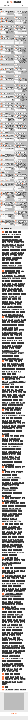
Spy (8, 614)
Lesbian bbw (5, 508)
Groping (4, 423)
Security (17, 622)
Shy (18, 637)
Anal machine (10, 103)
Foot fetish (15, 397)
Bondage (14, 278)
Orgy (8, 570)
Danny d (9, 374)
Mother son (20, 552)
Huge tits (5, 443)
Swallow (11, 622)
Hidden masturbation (17, 443)
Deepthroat (20, 363)
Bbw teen (13, 309)
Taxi (22, 663)
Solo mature (16, 650)
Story (14, 630)
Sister (12, 609)
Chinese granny (6, 343)
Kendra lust (13, 498)
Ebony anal (17, 36)
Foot (13, 389)
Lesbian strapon (12, 511)
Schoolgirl (5, 640)
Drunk (11, 361)
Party (16, 190)
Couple (4, 337)
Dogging (9, 366)
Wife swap (22, 679)
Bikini (19, 299)
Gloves (18, 423)
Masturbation (9, 531)
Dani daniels (11, 368)
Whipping (9, 681)
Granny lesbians (10, 431)
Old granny (22, 568)
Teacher (9, 661)
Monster (16, 542)
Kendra (14, 500)
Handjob (17, 436)
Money (20, 531)
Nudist (6, 557)
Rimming (4, 596)
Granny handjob (11, 423)
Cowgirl (3, 218)
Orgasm (7, 568)
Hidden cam (5, 438)
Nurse (16, 557)
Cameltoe (11, 348)
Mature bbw (5, 555)
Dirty (14, 374)
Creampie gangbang (17, 345)
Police (14, 583)
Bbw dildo (5, 299)
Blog (10, 2)
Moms (10, 549)
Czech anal (21, 353)
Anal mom (20, 255)
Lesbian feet (11, 506)
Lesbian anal (5, 518)
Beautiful (5, 288)
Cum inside (10, 356)
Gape (23, 423)
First (21, 400)
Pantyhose (11, 575)
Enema (17, 379)
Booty (4, 312)
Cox (23, 183)
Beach (11, 275)
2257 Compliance (11, 717)
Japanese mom (19, 472)
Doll (3, 371)
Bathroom (11, 301)
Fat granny (5, 402)
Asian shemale (18, 268)
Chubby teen (18, 348)
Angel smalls (23, 36)
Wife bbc (16, 679)
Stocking (19, 630)
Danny (8, 371)
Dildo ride (15, 376)
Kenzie (24, 157)
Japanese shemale (7, 482)
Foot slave (11, 407)
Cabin (16, 143)
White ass (21, 218)
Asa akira (5, 268)
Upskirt (7, 674)
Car (12, 330)
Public (23, 575)
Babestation (5, 304)
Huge (18, 459)
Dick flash (21, 366)
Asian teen (15, 260)
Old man (16, 568)
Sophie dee (19, 640)
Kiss (23, 498)
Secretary (5, 650)
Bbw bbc (23, 294)
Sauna (4, 627)
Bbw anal (14, 273)
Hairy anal (9, 106)
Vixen (21, 676)
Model (14, 549)
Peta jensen (11, 588)
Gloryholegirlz (5, 11)
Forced (6, 387)
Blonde (8, 312)
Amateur (17, 212)
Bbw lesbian (21, 283)
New (12, 560)
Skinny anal (19, 632)
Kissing (9, 500)
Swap (14, 627)
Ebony (6, 379)
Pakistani (5, 586)
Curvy (4, 340)
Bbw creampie (19, 301)
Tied (7, 668)
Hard (10, 441)
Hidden (22, 436)
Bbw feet (14, 299)
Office (4, 570)
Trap (20, 668)
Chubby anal (18, 337)
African (23, 250)
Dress (4, 374)
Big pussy (14, 306)
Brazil (20, 143)
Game (10, 420)
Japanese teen (6, 490)
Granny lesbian (17, 420)
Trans (14, 658)
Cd (20, 335)
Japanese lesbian (6, 474)
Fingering (20, 405)
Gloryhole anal (18, 11)
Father (20, 397)
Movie (10, 539)
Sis (20, 624)
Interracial (17, 467)
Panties (22, 580)
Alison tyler (12, 265)
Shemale (7, 609)
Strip (8, 624)
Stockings (22, 619)
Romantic (5, 599)
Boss (19, 296)
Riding (14, 599)
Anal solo (19, 239)
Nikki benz (18, 562)
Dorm (16, 196)
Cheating (10, 327)
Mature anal (11, 526)
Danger (16, 146)
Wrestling (19, 681)
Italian (4, 469)
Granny (7, 410)
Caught (16, 327)
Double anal (14, 371)
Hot (21, 441)
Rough (20, 593)
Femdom (17, 387)
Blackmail (14, 283)
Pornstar (17, 591)
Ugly (11, 674)
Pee (17, 578)
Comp (9, 193)
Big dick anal (22, 26)
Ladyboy (12, 503)
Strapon (19, 612)
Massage (17, 524)
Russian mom (21, 599)
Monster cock (13, 555)
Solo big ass (12, 643)
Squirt (9, 612)
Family (4, 389)
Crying (19, 340)
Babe (17, 312)
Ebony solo (5, 381)
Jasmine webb (9, 135)
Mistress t (13, 552)
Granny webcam (20, 425)
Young (6, 689)
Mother (17, 526)
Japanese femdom (6, 495)
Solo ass (9, 627)
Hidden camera (6, 449)
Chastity (19, 332)
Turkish (4, 663)
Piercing (4, 588)
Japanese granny (15, 485)
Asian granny (6, 250)
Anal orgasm (5, 255)
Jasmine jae (17, 20)
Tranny (14, 661)
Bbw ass (20, 306)
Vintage (12, 676)
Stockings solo (10, 653)
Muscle (21, 542)
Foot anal (8, 218)
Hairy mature (10, 446)
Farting (4, 394)
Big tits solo (14, 281)
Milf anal (5, 539)
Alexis (4, 242)
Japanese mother (17, 493)
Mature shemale (5, 184)
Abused (12, 262)
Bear (11, 296)
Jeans (16, 487)
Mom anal (5, 534)
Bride (15, 296)
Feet (22, 387)
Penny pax (11, 79)
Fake (18, 402)
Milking (19, 549)
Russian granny (6, 606)
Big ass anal (18, 288)
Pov (8, 578)
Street (22, 650)
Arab (11, 231)
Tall (3, 668)
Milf (21, 524)
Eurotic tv (12, 379)
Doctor (4, 363)
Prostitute (23, 588)
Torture (4, 666)
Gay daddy (12, 428)
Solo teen (5, 637)
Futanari (4, 405)
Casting (23, 319)
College (4, 350)
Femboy (19, 392)
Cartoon (4, 327)
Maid (16, 531)
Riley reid (5, 601)
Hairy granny (18, 446)
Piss (6, 575)
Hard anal (23, 87)
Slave (12, 614)
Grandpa (4, 415)
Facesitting (5, 392)
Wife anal (3, 93)
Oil (12, 570)
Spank (4, 617)
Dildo (15, 361)
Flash (4, 400)
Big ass (8, 93)
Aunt (16, 242)
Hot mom (13, 449)
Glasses (13, 425)
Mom (6, 524)
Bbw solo (5, 273)
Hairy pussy (5, 454)
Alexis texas (17, 234)
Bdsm (22, 270)
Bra (9, 299)
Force (8, 389)
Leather (20, 511)
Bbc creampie (20, 309)
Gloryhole (9, 21)
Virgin (17, 676)
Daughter (14, 363)
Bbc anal (23, 20)
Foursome (5, 407)
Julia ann (14, 474)
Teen (6, 658)
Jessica (24, 152)
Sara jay (15, 619)
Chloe (24, 126)
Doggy (3, 69)
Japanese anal (6, 480)
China (4, 325)
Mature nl (5, 542)
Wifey (4, 681)
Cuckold (3, 46)
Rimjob (18, 596)
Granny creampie (18, 418)
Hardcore (5, 462)
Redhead (10, 601)
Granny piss (19, 428)
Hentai (17, 438)
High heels (11, 456)
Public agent (5, 580)
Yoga (11, 689)
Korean (6, 498)
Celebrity (22, 330)
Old (11, 568)
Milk (3, 531)
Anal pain (18, 262)
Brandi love (11, 288)
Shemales (17, 78)
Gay (11, 410)
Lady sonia (11, 516)
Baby (20, 281)
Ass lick (20, 257)
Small (4, 619)
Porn (4, 591)
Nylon (11, 557)
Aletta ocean (18, 247)
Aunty (18, 250)
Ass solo (13, 239)
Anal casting (13, 255)
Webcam (11, 679)
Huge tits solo (6, 459)
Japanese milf (6, 487)
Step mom (9, 619)
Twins (11, 668)
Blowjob (8, 281)
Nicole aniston (6, 560)
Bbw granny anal (19, 314)
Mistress (5, 537)
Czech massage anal (11, 325)
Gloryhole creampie (19, 40)
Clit (12, 340)
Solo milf (18, 635)
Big (3, 281)
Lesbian (7, 503)
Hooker (17, 456)
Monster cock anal (5, 36)
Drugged (15, 366)
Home (10, 443)
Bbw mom (22, 312)
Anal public (23, 200)
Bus (19, 273)
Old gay (4, 573)
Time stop (10, 671)
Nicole (16, 26)
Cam (15, 340)
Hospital (11, 462)
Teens (9, 666)
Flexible (22, 402)
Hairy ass (9, 164)
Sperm (10, 637)
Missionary (20, 547)
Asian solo (21, 242)
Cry (8, 340)
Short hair (17, 655)
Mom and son (13, 529)
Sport (4, 632)
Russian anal (17, 601)
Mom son (4, 526)
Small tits (17, 648)
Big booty (5, 294)
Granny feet (5, 428)
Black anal (22, 123)
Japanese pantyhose (7, 493)
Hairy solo (5, 441)
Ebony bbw (11, 384)
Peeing (10, 586)
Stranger (5, 648)
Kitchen (4, 500)
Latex (17, 503)
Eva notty (5, 384)
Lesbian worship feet (20, 506)
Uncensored (17, 674)
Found (10, 115)
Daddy (20, 361)
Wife (6, 679)
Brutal (21, 286)
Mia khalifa (21, 537)
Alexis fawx (5, 265)
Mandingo (14, 537)
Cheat (12, 189)
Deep (20, 371)
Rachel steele (14, 593)
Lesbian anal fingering (7, 521)
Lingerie (10, 513)
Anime (11, 237)
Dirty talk (5, 368)
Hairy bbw (7, 18)
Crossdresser (14, 322)
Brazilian (5, 314)
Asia (4, 260)
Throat (4, 671)
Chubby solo (21, 325)
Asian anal (16, 237)
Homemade (12, 438)
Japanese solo (14, 480)
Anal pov (11, 268)
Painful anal (20, 583)
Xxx (6, 686)
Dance (4, 366)
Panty (15, 586)
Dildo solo (21, 376)
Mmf (9, 537)
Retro (10, 599)
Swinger (19, 617)
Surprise (17, 123)
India (23, 467)
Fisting (11, 387)
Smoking (22, 622)
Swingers (5, 622)
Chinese (21, 317)
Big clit (14, 291)
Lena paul (5, 511)
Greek (4, 431)
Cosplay (4, 319)
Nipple (22, 560)
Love (19, 508)
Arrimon (10, 234)
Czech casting (6, 330)
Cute (11, 335)
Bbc (9, 273)
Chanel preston (24, 116)
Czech (4, 322)
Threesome (16, 663)
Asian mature (20, 252)
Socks (4, 624)
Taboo (19, 661)
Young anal (23, 181)
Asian (15, 231)
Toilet (4, 661)
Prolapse (12, 580)
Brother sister (6, 309)
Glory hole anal (9, 26)
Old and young (11, 573)
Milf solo (20, 529)
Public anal (4, 196)
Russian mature (11, 596)
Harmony (3, 135)
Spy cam (11, 655)
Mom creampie (6, 544)
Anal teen (13, 250)
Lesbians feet (13, 518)
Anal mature (5, 252)
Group (16, 415)
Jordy (22, 482)
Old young (22, 570)
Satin (4, 653)
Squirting (8, 630)
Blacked (23, 278)
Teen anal (20, 209)
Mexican (14, 547)
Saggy (14, 617)
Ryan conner (5, 604)
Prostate (8, 583)
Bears (4, 291)
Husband (4, 451)
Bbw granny (11, 270)
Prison (17, 588)
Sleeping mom (12, 640)
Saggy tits (20, 627)
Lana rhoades (13, 508)
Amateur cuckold (6, 257)
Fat (21, 389)
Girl (11, 418)
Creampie (3, 21)
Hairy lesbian (13, 454)
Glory (16, 29)
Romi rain (14, 606)
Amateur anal (18, 186)
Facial (15, 394)
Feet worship (18, 407)
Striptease (5, 635)
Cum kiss (16, 356)
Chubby (21, 322)
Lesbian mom (17, 521)
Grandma (22, 415)
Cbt (3, 332)
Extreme (11, 381)
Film (10, 397)
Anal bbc (11, 88)
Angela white (20, 244)
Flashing (10, 394)
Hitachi (6, 436)
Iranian (11, 467)
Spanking (22, 609)
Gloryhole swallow (5, 49)
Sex (16, 614)
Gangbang (4, 206)
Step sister (5, 643)
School (20, 614)
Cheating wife (20, 343)
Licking (17, 516)
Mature (11, 524)
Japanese (7, 472)
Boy (19, 278)
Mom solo (5, 549)
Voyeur (6, 676)
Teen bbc (8, 180)
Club (11, 358)
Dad (9, 363)
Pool (19, 586)
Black (3, 172)
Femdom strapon (12, 405)
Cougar (4, 356)
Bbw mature (5, 296)
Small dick (5, 655)
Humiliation (17, 451)
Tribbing (15, 671)
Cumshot (13, 332)
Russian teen (19, 604)
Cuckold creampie (6, 345)
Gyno (7, 418)
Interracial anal (18, 103)
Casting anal (11, 337)
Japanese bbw (16, 482)
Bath (13, 312)
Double (22, 368)
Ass (19, 231)
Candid (7, 332)
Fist (10, 392)
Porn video (22, 154)
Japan (13, 472)
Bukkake (23, 275)
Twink (14, 666)
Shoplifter (12, 635)
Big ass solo (5, 275)
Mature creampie (6, 547)
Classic (16, 335)
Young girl (16, 689)
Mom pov (15, 539)
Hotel (4, 446)
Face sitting (12, 402)
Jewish (3, 145)
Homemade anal (18, 462)
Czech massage (14, 317)
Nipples (4, 562)
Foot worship (21, 394)
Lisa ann (22, 503)
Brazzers (17, 275)
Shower (9, 617)
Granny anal (17, 410)
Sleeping (4, 612)
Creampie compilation (19, 165)
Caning (16, 330)
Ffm (24, 392)
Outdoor (16, 570)
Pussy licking (10, 591)
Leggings (4, 513)
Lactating (5, 516)
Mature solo (5, 529)
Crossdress (5, 358)
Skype (4, 645)
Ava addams (10, 242)
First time (5, 397)
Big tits (8, 278)
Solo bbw (11, 648)
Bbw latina (5, 301)
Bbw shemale (13, 304)
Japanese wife (6, 485)
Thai (10, 658)
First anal (9, 400)
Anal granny (5, 247)
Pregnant (18, 575)
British (16, 85)
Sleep (17, 609)
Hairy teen (11, 464)
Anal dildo (13, 244)
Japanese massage (16, 477)
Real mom (12, 604)
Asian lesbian (6, 262)
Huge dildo (10, 451)
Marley (16, 154)
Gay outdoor (4, 193)
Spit (3, 630)
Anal (6, 231)
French (14, 392)
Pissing (4, 578)
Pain (3, 583)
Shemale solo (15, 624)
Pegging (13, 578)
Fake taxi (16, 400)
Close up (13, 343)
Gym (3, 418)
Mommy (20, 539)
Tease (16, 668)
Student (20, 196)
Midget (19, 534)
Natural (4, 565)
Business (8, 38)
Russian (7, 593)
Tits (18, 666)
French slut (8, 145)
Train (22, 666)
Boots (4, 283)
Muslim (10, 542)
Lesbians (4, 506)
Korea (19, 498)
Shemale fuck (18, 172)
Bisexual (16, 286)
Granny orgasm (6, 425)
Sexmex (23, 648)
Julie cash (13, 490)
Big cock (4, 286)
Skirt (10, 650)
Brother (20, 291)
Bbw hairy (11, 314)
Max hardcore (6, 552)
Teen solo (10, 663)
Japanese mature (6, 477)
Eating (23, 381)
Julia (12, 487)
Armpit (11, 247)
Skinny (4, 614)
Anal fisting (5, 237)
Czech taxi (5, 348)
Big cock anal (4, 64)
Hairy (11, 436)
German (18, 412)
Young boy (23, 689)
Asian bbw (19, 265)
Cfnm (8, 322)
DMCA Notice (17, 717)
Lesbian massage (17, 513)
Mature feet (13, 544)
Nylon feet (17, 560)
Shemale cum (14, 645)
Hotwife (18, 449)
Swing (8, 645)
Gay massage (5, 433)
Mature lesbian (12, 534)
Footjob (17, 389)
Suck (15, 637)
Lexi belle (25, 113)
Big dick (19, 304)
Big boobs (10, 286)
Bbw (2, 18)
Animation (9, 260)
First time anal (4, 29)
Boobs (10, 294)
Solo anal (19, 643)
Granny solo (12, 412)
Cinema (3, 26)
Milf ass (3, 38)
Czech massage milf (18, 358)
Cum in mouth (5, 335)
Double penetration (7, 376)
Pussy (17, 580)
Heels (19, 454)
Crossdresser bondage (13, 350)
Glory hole (17, 18)
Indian (6, 467)
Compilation (17, 319)
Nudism (9, 565)
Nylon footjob (11, 562)
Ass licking (12, 252)
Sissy (14, 612)
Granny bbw (19, 431)
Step (8, 632)
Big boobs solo (16, 294)
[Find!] (22, 5)
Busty (8, 306)
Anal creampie (6, 239)
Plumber (23, 591)
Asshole (3, 155)
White (14, 681)
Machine (20, 544)
